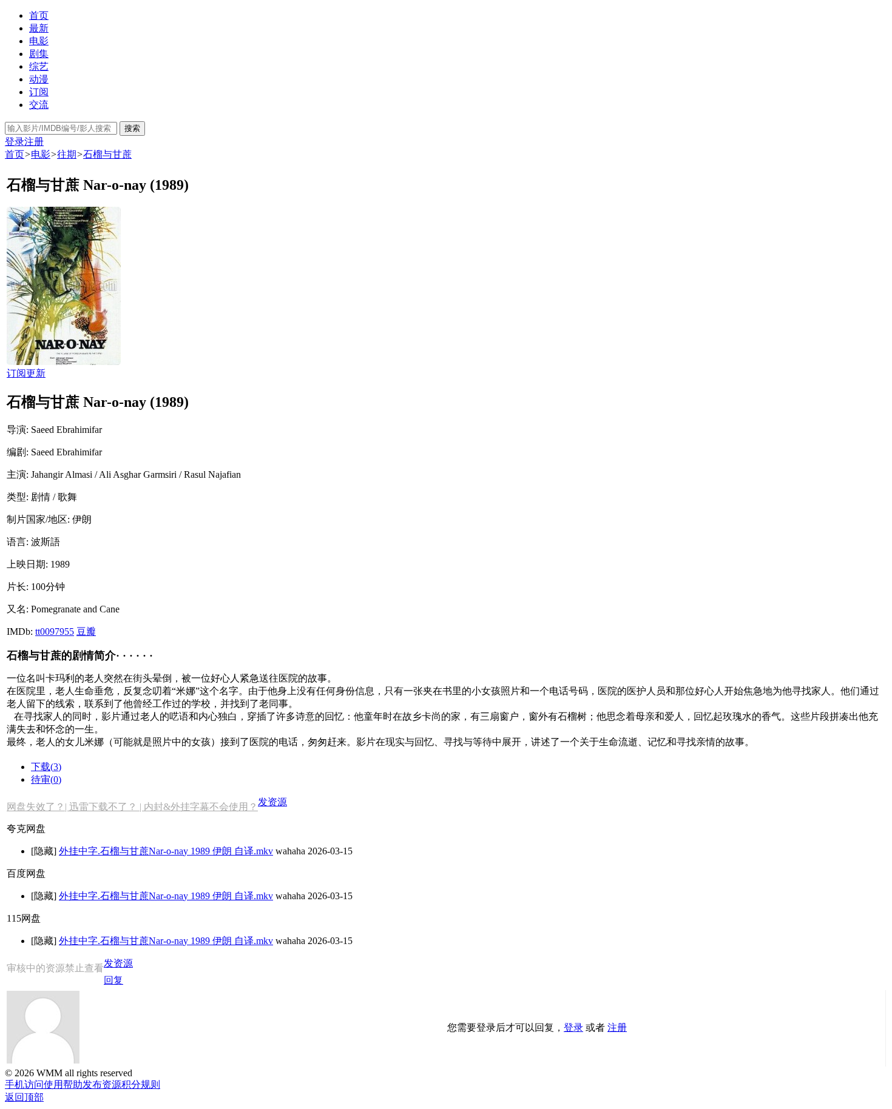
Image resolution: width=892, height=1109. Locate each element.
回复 (113, 980)
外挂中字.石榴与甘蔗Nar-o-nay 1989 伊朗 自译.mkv (166, 851)
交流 (39, 104)
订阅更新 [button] (26, 373)
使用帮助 (63, 1084)
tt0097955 (54, 631)
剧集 (39, 54)
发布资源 (102, 1084)
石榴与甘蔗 (107, 154)
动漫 (39, 79)
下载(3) (46, 767)
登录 (14, 141)
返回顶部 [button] (24, 1097)
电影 (39, 41)
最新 (39, 28)
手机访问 (24, 1084)
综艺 (39, 66)
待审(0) (46, 779)
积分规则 (140, 1084)
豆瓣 (86, 631)
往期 (66, 154)
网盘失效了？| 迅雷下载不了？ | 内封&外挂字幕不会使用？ (132, 807)
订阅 (39, 92)
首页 (39, 15)
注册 (34, 141)
